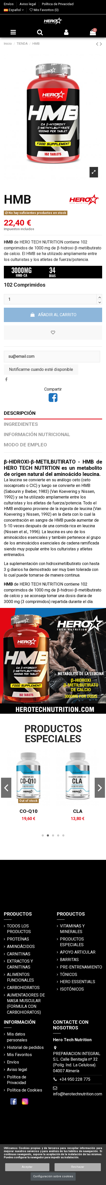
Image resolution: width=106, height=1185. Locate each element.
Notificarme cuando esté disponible (41, 369)
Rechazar (77, 1167)
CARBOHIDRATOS (23, 987)
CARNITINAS (18, 954)
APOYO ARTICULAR (77, 952)
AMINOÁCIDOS (21, 946)
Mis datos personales (17, 1037)
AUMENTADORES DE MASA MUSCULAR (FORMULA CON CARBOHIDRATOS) (26, 1004)
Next (100, 788)
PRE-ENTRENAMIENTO (81, 967)
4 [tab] (58, 835)
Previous (6, 788)
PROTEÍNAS (18, 939)
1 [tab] (42, 835)
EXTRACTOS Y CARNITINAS (20, 964)
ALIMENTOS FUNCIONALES (20, 977)
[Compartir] (6, 379)
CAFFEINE (82, 811)
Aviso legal (28, 4)
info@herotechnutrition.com (77, 1094)
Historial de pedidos (25, 1047)
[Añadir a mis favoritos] (29, 804)
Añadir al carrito (57, 314)
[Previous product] (98, 44)
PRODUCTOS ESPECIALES (72, 942)
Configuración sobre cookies (53, 1176)
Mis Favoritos (19, 1054)
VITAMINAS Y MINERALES (72, 929)
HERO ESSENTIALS (77, 981)
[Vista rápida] (37, 804)
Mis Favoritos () (46, 10)
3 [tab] (53, 835)
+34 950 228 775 (74, 1079)
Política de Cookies (24, 1090)
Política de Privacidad (58, 4)
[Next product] (101, 44)
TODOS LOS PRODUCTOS (19, 929)
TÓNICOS (68, 974)
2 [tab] (47, 835)
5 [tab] (63, 835)
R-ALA (33, 811)
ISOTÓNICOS (72, 989)
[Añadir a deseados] (53, 332)
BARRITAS (69, 959)
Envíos (9, 4)
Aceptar (27, 1167)
